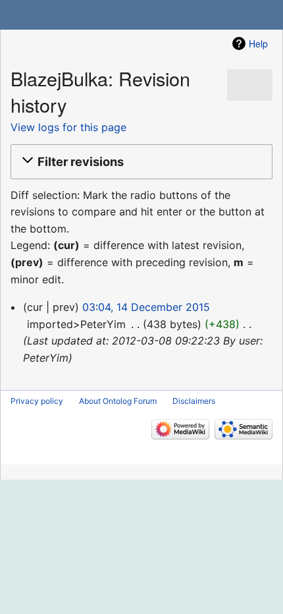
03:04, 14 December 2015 (146, 307)
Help (258, 43)
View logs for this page (68, 127)
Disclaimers (193, 401)
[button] (139, 161)
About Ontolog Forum (118, 401)
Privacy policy (37, 401)
